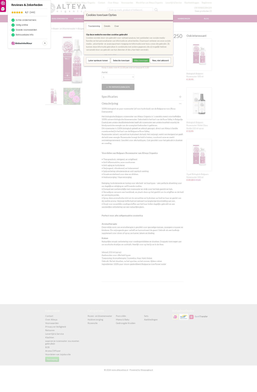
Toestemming (94, 26)
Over (116, 26)
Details (107, 26)
